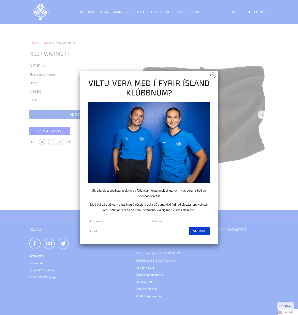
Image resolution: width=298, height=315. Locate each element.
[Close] (213, 74)
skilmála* (189, 210)
